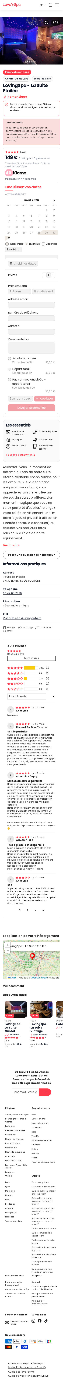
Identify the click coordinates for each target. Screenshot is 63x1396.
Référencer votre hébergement (13, 1283)
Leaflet (13, 977)
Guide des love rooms (21, 1371)
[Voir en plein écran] (46, 22)
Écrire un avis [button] (31, 657)
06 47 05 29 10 (12, 593)
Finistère (35, 1144)
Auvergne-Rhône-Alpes (17, 1114)
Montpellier (11, 1212)
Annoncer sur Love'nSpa (17, 1289)
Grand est (10, 1134)
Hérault (35, 1153)
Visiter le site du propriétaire (22, 618)
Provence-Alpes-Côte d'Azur (16, 1166)
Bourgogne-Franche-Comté (16, 1120)
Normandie (11, 1147)
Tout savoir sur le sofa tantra (43, 1241)
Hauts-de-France (14, 1139)
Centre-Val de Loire (16, 78)
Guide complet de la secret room (42, 1234)
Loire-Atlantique (39, 1123)
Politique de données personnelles (42, 1295)
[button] (12, 152)
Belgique (9, 1172)
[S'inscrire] (45, 1092)
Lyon (7, 1186)
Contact (35, 1282)
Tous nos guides (40, 1182)
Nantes (9, 1195)
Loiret (34, 1157)
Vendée (35, 1136)
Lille (7, 1199)
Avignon (9, 1208)
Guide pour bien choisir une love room (43, 1192)
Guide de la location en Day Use (43, 1249)
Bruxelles (9, 1216)
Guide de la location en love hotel (43, 1256)
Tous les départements (43, 1162)
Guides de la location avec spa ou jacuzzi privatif (42, 1221)
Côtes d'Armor (38, 1118)
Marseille (10, 1190)
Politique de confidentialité (39, 1302)
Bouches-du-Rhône (41, 1140)
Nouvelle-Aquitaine (15, 1151)
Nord (33, 1131)
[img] (23, 707)
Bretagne (10, 1126)
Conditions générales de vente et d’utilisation (44, 1288)
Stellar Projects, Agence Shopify (27, 1367)
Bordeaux (10, 1203)
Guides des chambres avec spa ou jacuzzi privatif (43, 1211)
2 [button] (27, 910)
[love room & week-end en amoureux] (11, 5)
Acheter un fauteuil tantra (15, 1295)
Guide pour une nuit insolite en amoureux (42, 1270)
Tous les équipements (20, 454)
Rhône (34, 1149)
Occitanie (10, 1156)
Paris (34, 1114)
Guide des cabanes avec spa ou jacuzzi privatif (41, 1201)
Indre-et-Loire (42, 78)
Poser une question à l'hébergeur (31, 555)
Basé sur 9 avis (15, 653)
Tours (8, 1020)
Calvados (36, 1127)
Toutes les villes (13, 1221)
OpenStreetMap (39, 977)
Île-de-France (12, 1143)
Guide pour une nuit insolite (41, 1263)
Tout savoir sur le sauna (44, 1228)
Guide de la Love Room (43, 1186)
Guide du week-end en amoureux (28, 1375)
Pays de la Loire (13, 1160)
